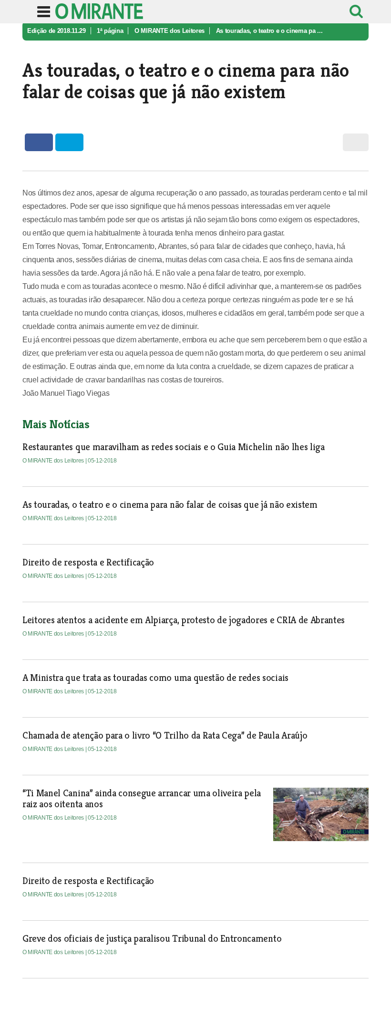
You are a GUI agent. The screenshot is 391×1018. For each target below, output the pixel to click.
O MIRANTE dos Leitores (169, 30)
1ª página (110, 30)
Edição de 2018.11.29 (56, 30)
